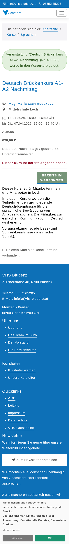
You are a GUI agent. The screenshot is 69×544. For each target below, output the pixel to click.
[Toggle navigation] (61, 12)
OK (50, 538)
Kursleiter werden (22, 370)
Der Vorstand (18, 342)
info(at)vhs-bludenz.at (31, 298)
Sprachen (28, 34)
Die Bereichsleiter (22, 350)
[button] (34, 460)
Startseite (50, 29)
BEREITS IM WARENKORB (51, 178)
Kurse (11, 34)
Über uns (15, 327)
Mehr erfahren (12, 530)
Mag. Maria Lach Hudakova (31, 104)
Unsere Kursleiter (21, 377)
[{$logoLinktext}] (12, 13)
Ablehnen (17, 538)
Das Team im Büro (22, 335)
